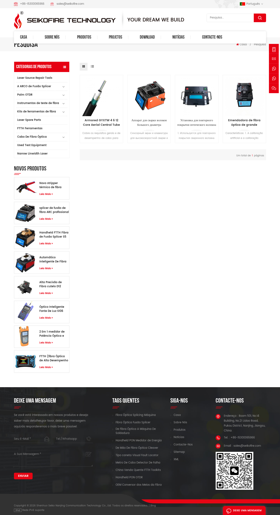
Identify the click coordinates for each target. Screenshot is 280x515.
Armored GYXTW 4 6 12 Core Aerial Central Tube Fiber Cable (101, 122)
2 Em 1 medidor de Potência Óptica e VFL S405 (52, 334)
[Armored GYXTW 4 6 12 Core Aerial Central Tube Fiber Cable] (101, 96)
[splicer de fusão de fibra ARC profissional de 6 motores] (25, 213)
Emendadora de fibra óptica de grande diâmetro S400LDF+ (244, 122)
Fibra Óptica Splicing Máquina (136, 415)
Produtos (84, 37)
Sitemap (179, 452)
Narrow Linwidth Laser (32, 154)
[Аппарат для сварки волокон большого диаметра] (149, 96)
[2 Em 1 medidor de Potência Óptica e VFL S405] (25, 337)
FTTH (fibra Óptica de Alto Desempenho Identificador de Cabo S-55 (53, 359)
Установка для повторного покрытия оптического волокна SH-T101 (196, 122)
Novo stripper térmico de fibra (50, 185)
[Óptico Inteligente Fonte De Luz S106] (25, 312)
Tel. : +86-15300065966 (239, 438)
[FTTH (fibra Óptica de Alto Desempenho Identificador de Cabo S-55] (25, 361)
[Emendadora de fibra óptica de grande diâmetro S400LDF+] (244, 96)
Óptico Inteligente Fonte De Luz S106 (51, 309)
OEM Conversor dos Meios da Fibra (139, 485)
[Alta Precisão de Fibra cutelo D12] (25, 287)
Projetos (115, 37)
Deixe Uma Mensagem (247, 511)
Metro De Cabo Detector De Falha (138, 463)
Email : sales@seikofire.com (242, 446)
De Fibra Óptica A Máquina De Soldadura (136, 431)
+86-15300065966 (32, 4)
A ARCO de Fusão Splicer (34, 86)
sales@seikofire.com (70, 4)
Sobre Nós (52, 37)
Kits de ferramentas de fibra (36, 112)
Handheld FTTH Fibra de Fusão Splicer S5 (53, 235)
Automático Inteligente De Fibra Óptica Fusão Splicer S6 (53, 260)
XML (176, 460)
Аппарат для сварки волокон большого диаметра (149, 122)
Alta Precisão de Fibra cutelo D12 (50, 284)
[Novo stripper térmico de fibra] (25, 188)
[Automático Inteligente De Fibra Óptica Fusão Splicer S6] (25, 262)
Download (147, 37)
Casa (23, 37)
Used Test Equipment (32, 145)
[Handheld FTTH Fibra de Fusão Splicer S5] (25, 238)
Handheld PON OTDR (129, 478)
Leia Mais (45, 194)
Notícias (178, 37)
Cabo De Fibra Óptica (32, 137)
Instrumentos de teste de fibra (38, 103)
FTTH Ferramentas (29, 128)
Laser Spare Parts (29, 120)
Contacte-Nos (212, 37)
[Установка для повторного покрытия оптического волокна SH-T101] (196, 96)
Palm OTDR (24, 95)
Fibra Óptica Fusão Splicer (133, 423)
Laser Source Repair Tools (34, 78)
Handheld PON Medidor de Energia (139, 441)
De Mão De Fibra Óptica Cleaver (137, 448)
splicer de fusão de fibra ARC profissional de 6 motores (54, 210)
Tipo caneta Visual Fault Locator (137, 455)
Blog (153, 506)
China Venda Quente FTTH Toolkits (138, 470)
